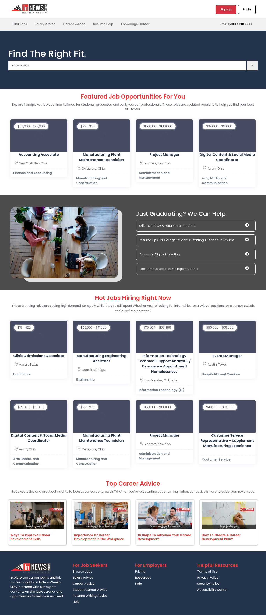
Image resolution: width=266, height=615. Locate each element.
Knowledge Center (135, 24)
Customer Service (216, 459)
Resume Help (103, 24)
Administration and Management (154, 175)
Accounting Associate (39, 154)
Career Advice (74, 24)
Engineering (85, 379)
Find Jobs (20, 24)
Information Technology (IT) (161, 390)
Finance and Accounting (32, 173)
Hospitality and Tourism (221, 374)
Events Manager (227, 355)
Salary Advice (45, 24)
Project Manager (164, 154)
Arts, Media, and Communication (215, 180)
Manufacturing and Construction (91, 180)
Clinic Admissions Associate (38, 355)
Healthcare (22, 374)
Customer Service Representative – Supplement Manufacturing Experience (227, 440)
